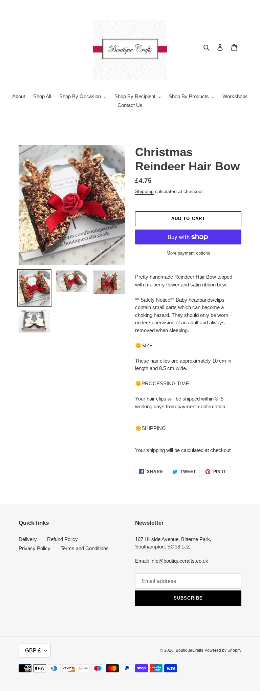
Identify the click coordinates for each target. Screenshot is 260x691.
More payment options (188, 253)
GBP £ (33, 650)
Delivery (28, 539)
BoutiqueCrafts (189, 650)
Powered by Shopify (222, 650)
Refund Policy (62, 539)
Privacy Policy (34, 548)
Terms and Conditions (85, 548)
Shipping (144, 191)
